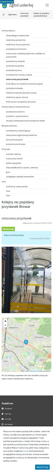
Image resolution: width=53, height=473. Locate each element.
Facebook (8, 409)
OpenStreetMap (37, 371)
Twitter (7, 414)
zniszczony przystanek (24, 14)
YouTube (7, 419)
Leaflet (27, 371)
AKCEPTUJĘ (42, 467)
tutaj (26, 451)
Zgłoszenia (12, 14)
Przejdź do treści (7, 2)
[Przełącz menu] (47, 5)
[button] (26, 342)
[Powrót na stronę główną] (3, 15)
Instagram (8, 424)
